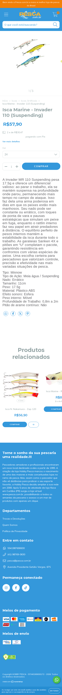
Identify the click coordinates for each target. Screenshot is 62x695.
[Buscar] (55, 24)
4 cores (20, 401)
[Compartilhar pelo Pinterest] (27, 314)
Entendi (54, 691)
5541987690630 (16, 548)
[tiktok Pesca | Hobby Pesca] (25, 587)
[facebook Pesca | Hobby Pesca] (16, 587)
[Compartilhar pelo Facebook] (13, 314)
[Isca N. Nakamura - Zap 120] (33, 425)
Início (5, 100)
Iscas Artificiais (29, 100)
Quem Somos (10, 524)
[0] (55, 15)
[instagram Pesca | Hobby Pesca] (6, 587)
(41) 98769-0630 (16, 554)
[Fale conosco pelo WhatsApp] (56, 679)
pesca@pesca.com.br (19, 560)
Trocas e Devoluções (13, 518)
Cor (4, 148)
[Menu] (6, 14)
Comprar (15, 424)
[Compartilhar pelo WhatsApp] (5, 313)
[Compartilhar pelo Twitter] (20, 314)
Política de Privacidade (14, 531)
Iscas (14, 100)
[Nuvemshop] (12, 682)
